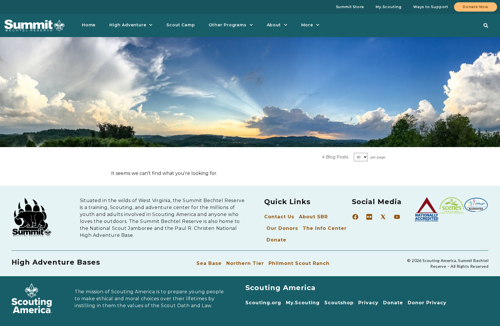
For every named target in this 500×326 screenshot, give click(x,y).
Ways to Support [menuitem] (430, 7)
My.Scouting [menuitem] (389, 7)
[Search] (486, 25)
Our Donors (282, 228)
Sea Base (209, 263)
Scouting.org (263, 302)
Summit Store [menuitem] (350, 7)
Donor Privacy (427, 302)
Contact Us (279, 216)
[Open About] (285, 25)
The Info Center (325, 228)
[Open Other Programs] (251, 25)
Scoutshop (339, 302)
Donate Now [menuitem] (475, 7)
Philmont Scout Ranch (299, 263)
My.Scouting (303, 302)
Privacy (368, 302)
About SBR (313, 216)
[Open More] (317, 25)
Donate (276, 240)
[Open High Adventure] (150, 25)
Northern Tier (245, 263)
